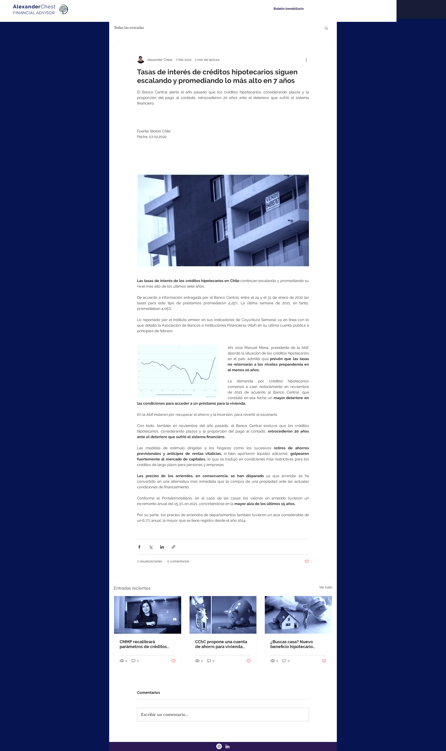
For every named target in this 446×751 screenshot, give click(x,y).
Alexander (34, 6)
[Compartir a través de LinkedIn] (162, 547)
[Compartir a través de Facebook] (139, 547)
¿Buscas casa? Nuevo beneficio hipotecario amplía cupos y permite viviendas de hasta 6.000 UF (295, 644)
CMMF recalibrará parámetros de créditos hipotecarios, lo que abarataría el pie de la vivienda (143, 644)
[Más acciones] (306, 59)
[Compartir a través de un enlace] (173, 547)
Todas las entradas (129, 28)
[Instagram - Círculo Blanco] (219, 746)
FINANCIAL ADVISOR (34, 12)
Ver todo (325, 587)
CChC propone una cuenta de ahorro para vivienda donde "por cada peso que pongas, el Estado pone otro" (221, 644)
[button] (326, 28)
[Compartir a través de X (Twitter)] (150, 547)
